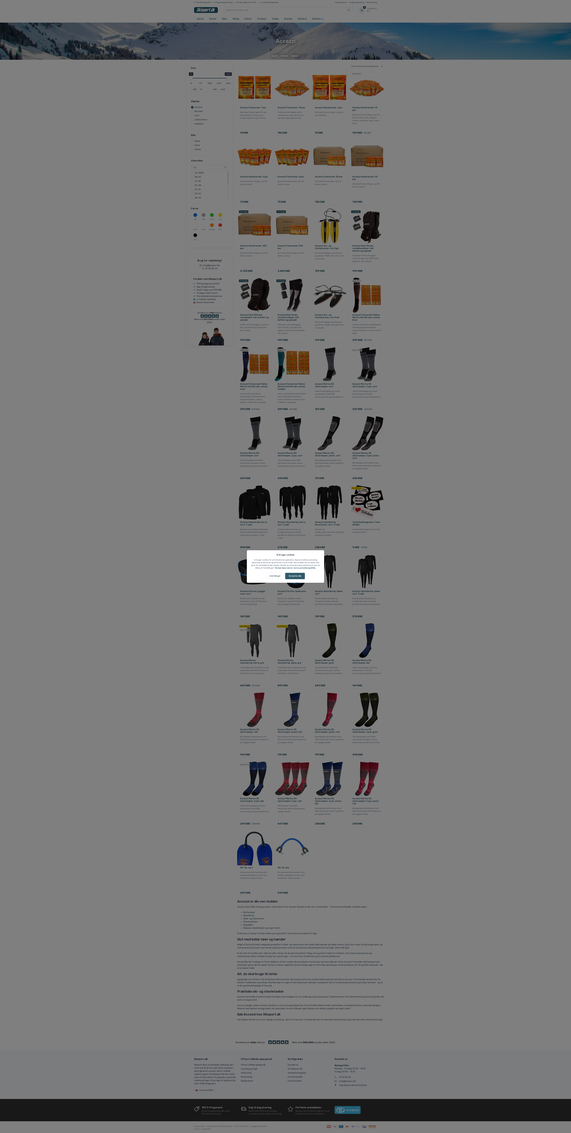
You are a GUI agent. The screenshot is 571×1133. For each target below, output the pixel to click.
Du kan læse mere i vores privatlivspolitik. (295, 568)
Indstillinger (275, 576)
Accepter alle (295, 576)
